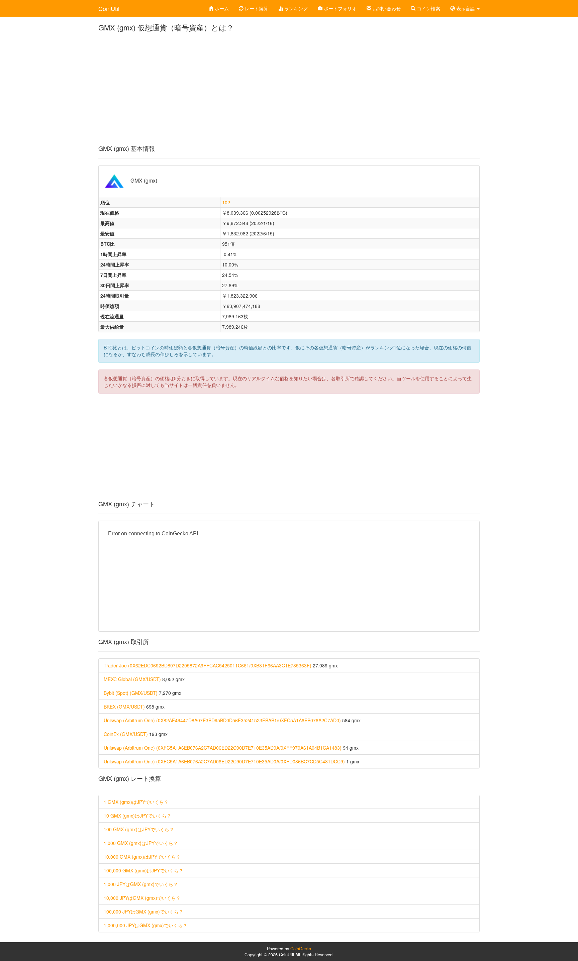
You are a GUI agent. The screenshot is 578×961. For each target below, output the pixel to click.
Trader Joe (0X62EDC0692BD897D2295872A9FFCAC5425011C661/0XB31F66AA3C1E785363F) (207, 665)
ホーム (221, 8)
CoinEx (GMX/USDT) (126, 734)
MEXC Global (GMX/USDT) (132, 679)
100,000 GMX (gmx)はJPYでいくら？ (143, 870)
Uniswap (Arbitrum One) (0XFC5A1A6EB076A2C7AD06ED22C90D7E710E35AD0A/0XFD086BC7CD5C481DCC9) (224, 761)
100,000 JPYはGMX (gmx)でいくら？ (143, 911)
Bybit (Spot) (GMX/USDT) (131, 692)
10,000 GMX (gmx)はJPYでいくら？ (142, 856)
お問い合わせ (386, 8)
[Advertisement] (289, 91)
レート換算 (256, 8)
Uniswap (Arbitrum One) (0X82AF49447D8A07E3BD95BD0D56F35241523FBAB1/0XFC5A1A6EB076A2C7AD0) (222, 720)
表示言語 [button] (465, 8)
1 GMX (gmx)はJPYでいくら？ (136, 801)
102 (226, 202)
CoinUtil (108, 8)
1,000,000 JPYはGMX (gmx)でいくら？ (145, 925)
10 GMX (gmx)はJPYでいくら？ (137, 815)
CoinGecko (300, 949)
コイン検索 (427, 8)
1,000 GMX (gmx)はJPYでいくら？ (141, 843)
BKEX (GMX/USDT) (124, 706)
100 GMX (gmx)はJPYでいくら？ (139, 829)
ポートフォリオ (339, 8)
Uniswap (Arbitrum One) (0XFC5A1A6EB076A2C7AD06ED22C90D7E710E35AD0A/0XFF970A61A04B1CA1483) (223, 747)
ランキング (295, 8)
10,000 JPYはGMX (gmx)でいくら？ (142, 897)
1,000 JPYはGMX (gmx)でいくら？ (141, 884)
